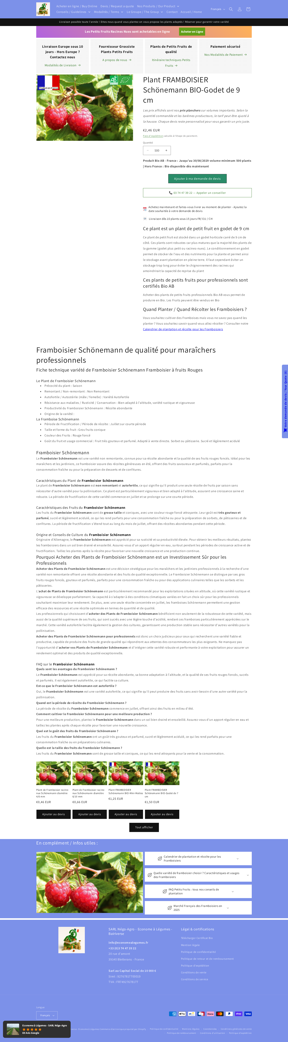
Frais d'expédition (153, 135)
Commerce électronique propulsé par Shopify (123, 1029)
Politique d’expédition (240, 1033)
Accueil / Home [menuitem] (191, 12)
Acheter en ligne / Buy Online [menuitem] (76, 6)
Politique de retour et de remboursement (207, 958)
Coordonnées (210, 1029)
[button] (231, 9)
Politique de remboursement (181, 1033)
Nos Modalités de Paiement (223, 55)
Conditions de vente (193, 972)
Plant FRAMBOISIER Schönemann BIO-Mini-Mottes (126, 791)
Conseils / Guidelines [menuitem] (71, 12)
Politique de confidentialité (198, 952)
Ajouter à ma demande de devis (197, 179)
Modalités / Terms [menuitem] (106, 12)
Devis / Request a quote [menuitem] (117, 6)
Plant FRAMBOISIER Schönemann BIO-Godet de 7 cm (161, 793)
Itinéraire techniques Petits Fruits (171, 63)
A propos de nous (114, 60)
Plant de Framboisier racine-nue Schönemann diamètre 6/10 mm (88, 793)
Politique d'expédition (195, 965)
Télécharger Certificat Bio (197, 938)
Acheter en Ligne (192, 32)
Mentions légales (190, 1029)
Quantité (148, 142)
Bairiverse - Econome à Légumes (82, 1029)
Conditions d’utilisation (212, 1033)
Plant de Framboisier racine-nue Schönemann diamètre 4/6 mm (52, 793)
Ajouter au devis (53, 814)
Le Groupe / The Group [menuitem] (143, 12)
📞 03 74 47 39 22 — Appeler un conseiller (197, 193)
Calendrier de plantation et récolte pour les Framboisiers (183, 329)
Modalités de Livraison (61, 65)
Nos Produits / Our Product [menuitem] (156, 6)
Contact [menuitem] (172, 12)
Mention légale (190, 945)
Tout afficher (144, 827)
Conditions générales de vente (236, 1029)
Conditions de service (194, 979)
